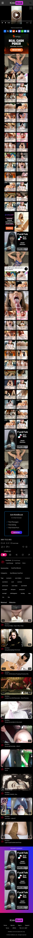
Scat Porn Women (16, 568)
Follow (24, 563)
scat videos (18, 578)
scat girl (4, 593)
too (3, 597)
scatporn (27, 578)
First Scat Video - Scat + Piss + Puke (14, 625)
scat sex (19, 582)
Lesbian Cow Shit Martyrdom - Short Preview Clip (17, 698)
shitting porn (13, 593)
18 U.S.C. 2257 (23, 928)
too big (23, 593)
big (9, 597)
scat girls (4, 589)
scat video (14, 585)
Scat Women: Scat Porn (16, 573)
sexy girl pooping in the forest (12, 649)
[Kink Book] (3, 562)
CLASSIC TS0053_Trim (11, 794)
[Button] (4, 554)
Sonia (6, 770)
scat (12, 582)
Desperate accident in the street (13, 722)
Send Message (9, 563)
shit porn (13, 589)
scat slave (5, 582)
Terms (7, 928)
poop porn (22, 589)
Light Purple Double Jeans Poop (13, 842)
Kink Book (8, 560)
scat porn (8, 578)
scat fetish (24, 585)
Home (5, 925)
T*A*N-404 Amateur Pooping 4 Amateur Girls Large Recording (17, 674)
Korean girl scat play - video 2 (12, 746)
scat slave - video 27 (10, 818)
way (29, 593)
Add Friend (17, 563)
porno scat (5, 585)
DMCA (14, 928)
